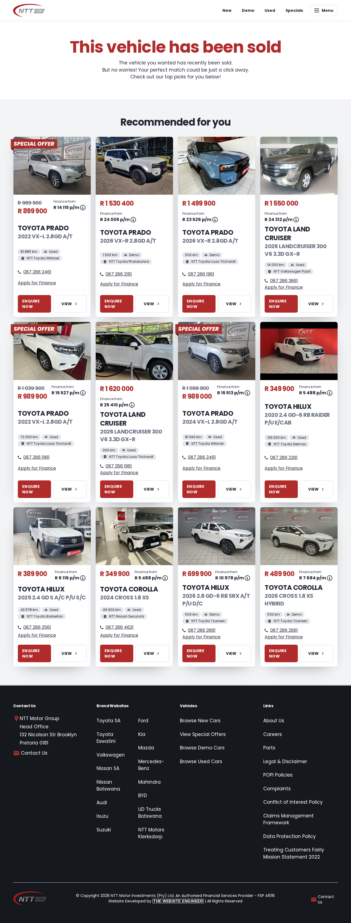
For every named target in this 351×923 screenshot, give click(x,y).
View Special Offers (203, 734)
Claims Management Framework (288, 819)
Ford (143, 720)
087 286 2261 (284, 457)
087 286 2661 (202, 630)
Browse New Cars (200, 720)
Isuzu (102, 816)
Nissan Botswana (108, 785)
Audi (102, 802)
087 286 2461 (37, 272)
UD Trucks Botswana (150, 813)
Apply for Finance (37, 283)
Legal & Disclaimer (285, 761)
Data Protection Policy (289, 836)
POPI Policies (278, 775)
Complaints (277, 788)
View (66, 304)
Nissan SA (108, 768)
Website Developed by (155, 901)
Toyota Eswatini (106, 738)
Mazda (146, 747)
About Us (273, 720)
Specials (294, 10)
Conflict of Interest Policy (293, 802)
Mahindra (149, 782)
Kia (141, 734)
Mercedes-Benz (151, 765)
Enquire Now (31, 303)
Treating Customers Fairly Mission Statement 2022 (293, 853)
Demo (248, 10)
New (226, 10)
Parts (269, 747)
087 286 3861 (284, 281)
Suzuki (104, 829)
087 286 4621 (120, 627)
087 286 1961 (201, 274)
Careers (272, 734)
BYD (142, 795)
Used (270, 10)
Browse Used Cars (201, 761)
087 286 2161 (119, 274)
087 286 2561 (37, 627)
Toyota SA (108, 720)
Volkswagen (111, 755)
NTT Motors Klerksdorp (151, 833)
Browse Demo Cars (202, 747)
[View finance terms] (82, 207)
